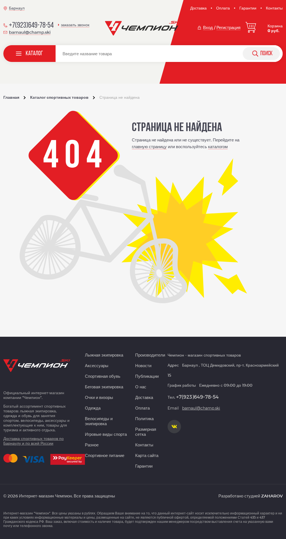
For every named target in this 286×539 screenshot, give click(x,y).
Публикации (147, 376)
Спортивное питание (104, 455)
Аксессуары (96, 365)
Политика (144, 418)
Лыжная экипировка (104, 354)
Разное (92, 444)
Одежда (93, 407)
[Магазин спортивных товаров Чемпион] (142, 28)
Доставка (198, 8)
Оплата (223, 8)
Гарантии (247, 8)
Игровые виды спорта (106, 434)
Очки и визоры (99, 397)
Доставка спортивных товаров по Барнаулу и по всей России (33, 441)
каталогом (218, 146)
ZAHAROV (272, 495)
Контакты (274, 8)
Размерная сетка (145, 432)
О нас (140, 386)
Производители (150, 354)
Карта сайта (146, 455)
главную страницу (149, 146)
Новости (143, 365)
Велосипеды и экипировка (99, 421)
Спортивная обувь (102, 376)
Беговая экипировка (104, 386)
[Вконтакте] (174, 426)
